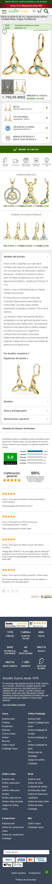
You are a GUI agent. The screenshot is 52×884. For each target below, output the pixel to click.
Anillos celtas (9, 774)
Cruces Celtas (8, 734)
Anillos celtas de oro (11, 798)
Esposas (6, 730)
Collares (6, 722)
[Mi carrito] (40, 11)
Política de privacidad (26, 880)
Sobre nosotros (18, 873)
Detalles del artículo (14, 257)
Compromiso (8, 818)
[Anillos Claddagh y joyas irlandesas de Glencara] (19, 11)
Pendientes (7, 726)
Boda (30, 774)
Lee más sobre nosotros (14, 705)
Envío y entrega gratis (15, 411)
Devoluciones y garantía (16, 419)
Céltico (8, 745)
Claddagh (9, 748)
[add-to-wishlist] (4, 32)
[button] (8, 86)
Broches (6, 741)
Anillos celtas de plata (12, 801)
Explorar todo (8, 719)
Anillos (5, 737)
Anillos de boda (35, 783)
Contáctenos (35, 873)
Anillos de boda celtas (38, 801)
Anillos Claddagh (36, 714)
